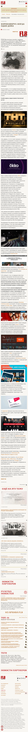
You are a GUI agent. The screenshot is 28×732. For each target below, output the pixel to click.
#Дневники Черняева (5, 656)
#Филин (2, 660)
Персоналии (18, 683)
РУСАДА (16, 460)
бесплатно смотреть (21, 358)
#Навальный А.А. (22, 536)
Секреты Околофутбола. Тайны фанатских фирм (9, 642)
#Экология (10, 661)
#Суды (19, 656)
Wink (11, 353)
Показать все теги (21, 665)
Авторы (17, 688)
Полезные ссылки (19, 690)
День (20, 617)
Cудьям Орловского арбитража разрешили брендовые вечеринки (10, 644)
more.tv (17, 324)
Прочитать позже (6, 29)
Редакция (18, 685)
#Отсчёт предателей (11, 659)
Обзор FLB (15, 31)
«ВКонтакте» (13, 458)
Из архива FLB (14, 612)
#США (17, 659)
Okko (19, 175)
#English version (22, 659)
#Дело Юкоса (17, 655)
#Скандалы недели (5, 662)
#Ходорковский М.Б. (5, 657)
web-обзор (3, 695)
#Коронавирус (22, 484)
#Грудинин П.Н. (4, 661)
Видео (2, 688)
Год (26, 617)
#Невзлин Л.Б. (8, 660)
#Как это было (11, 655)
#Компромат (3, 659)
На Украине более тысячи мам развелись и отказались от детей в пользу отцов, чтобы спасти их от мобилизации (12, 636)
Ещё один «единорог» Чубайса (9, 630)
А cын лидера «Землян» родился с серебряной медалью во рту (10, 647)
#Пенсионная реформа (16, 660)
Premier (14, 129)
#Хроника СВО (4, 655)
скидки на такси (14, 454)
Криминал (3, 685)
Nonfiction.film (14, 253)
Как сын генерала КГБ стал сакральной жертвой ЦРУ (12, 639)
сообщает (15, 134)
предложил (5, 411)
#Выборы (12, 657)
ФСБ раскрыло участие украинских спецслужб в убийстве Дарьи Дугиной (11, 633)
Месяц (23, 617)
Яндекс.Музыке (5, 454)
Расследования (4, 683)
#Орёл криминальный (19, 657)
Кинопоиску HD (15, 452)
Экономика (3, 693)
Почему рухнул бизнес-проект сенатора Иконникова (12, 628)
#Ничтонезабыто (16, 661)
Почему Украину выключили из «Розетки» (10, 623)
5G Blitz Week (9, 305)
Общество (5, 17)
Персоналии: (14, 8)
